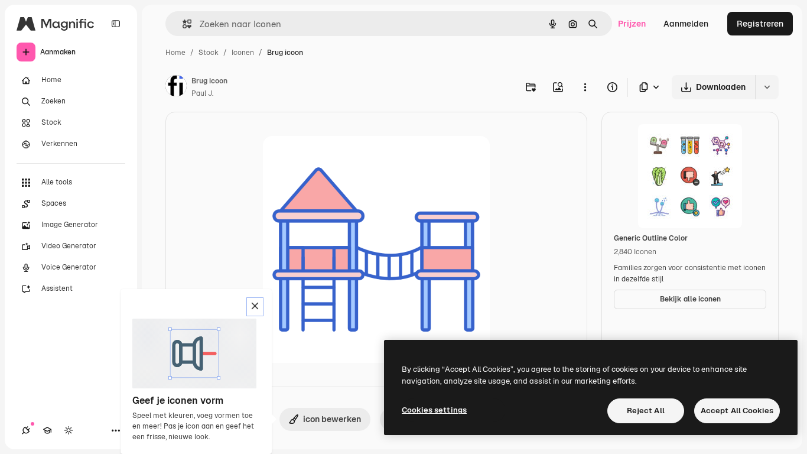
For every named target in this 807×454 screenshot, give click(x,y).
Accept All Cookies (737, 411)
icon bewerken (332, 419)
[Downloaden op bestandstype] (650, 87)
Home (175, 52)
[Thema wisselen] (68, 430)
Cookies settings (434, 410)
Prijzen (632, 23)
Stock (209, 52)
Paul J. (202, 93)
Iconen (243, 52)
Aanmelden (685, 23)
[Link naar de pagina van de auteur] (176, 87)
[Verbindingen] (26, 430)
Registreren (760, 23)
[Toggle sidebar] (115, 23)
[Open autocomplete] (182, 24)
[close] (255, 307)
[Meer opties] (585, 87)
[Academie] (47, 430)
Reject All (646, 411)
